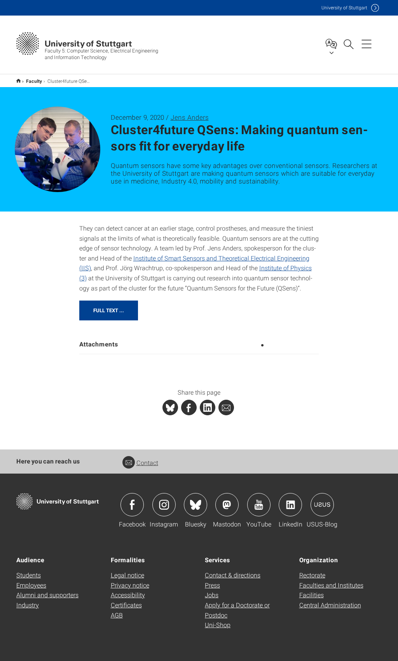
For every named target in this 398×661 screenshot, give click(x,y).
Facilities (311, 595)
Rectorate (312, 575)
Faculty (34, 81)
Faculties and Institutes (331, 585)
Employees (31, 585)
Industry (27, 605)
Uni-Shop (217, 625)
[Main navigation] (366, 43)
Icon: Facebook (132, 504)
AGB (117, 615)
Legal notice (127, 575)
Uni (344, 7)
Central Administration (330, 605)
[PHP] (189, 407)
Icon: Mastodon (227, 504)
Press (212, 585)
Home (18, 80)
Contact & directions (232, 575)
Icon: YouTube (259, 504)
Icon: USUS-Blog (322, 504)
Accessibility (128, 595)
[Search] (348, 43)
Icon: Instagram (164, 504)
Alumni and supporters (47, 595)
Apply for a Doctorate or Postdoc (237, 610)
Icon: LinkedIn (290, 504)
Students (28, 575)
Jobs (211, 595)
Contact (147, 462)
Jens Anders (190, 117)
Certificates (126, 605)
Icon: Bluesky (195, 504)
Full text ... (108, 310)
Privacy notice (130, 585)
